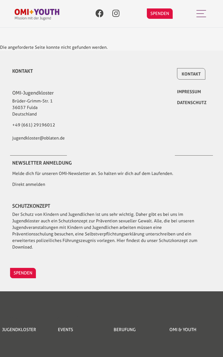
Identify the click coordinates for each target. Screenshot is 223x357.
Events (65, 329)
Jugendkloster (19, 329)
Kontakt (191, 74)
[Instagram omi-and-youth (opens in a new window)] (116, 13)
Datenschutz (191, 102)
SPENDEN (159, 13)
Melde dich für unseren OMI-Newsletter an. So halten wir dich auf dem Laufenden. (92, 173)
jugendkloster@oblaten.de (38, 138)
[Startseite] (37, 14)
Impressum (189, 91)
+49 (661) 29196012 (33, 125)
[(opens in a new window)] (99, 13)
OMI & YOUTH (182, 329)
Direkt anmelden (28, 184)
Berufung (125, 329)
